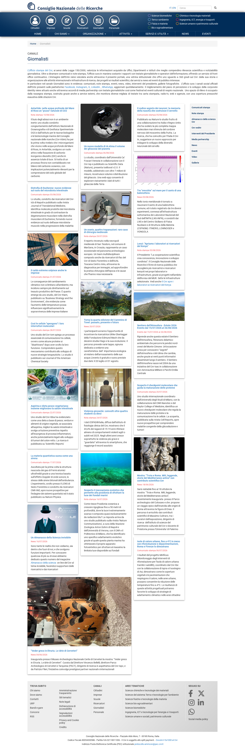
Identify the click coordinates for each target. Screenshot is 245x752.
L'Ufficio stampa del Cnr (40, 70)
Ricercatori (82, 28)
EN (174, 8)
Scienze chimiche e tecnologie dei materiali (146, 690)
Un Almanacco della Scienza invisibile (51, 537)
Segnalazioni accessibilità (65, 714)
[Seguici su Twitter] (201, 693)
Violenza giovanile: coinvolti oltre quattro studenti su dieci (106, 412)
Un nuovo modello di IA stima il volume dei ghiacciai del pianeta (104, 147)
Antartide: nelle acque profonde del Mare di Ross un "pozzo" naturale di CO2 (52, 109)
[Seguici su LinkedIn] (201, 703)
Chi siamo (61, 33)
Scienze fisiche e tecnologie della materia (146, 699)
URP (32, 703)
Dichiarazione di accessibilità (67, 707)
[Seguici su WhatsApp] (191, 712)
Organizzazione (93, 33)
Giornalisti (98, 28)
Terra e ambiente (160, 19)
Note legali (64, 701)
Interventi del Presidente (203, 133)
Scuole (66, 28)
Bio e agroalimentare (162, 27)
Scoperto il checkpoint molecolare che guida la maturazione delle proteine (157, 386)
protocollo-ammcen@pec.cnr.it (148, 744)
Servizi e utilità (156, 33)
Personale (114, 28)
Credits (62, 727)
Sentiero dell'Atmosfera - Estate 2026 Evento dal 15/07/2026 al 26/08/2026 (157, 326)
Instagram (81, 87)
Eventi (206, 33)
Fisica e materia (159, 23)
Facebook (70, 87)
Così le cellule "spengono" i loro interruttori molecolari (47, 324)
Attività (124, 33)
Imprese (51, 28)
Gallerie (195, 162)
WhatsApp (107, 87)
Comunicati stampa (201, 107)
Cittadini (35, 28)
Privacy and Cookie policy (69, 721)
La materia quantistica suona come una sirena (52, 457)
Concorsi (34, 712)
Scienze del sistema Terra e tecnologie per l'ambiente (152, 694)
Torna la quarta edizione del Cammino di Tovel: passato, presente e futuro (105, 321)
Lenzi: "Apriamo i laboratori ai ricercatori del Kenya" (158, 244)
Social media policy (198, 719)
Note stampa (198, 113)
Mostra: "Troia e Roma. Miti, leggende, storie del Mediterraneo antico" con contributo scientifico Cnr (157, 478)
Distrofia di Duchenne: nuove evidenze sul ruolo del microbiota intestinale (51, 189)
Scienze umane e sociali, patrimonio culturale (148, 716)
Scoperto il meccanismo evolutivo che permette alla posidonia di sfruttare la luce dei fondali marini (104, 493)
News (185, 33)
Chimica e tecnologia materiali (194, 15)
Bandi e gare (36, 707)
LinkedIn (95, 87)
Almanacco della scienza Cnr (204, 120)
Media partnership (200, 139)
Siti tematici (65, 697)
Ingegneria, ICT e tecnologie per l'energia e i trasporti (151, 712)
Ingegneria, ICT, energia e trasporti (197, 19)
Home (37, 33)
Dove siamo (36, 694)
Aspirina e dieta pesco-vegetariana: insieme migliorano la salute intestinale (52, 407)
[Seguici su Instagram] (191, 703)
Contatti (34, 699)
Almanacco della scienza (44, 562)
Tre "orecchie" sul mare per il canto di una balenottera (159, 191)
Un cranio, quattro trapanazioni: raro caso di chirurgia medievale (106, 230)
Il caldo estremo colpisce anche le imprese (49, 271)
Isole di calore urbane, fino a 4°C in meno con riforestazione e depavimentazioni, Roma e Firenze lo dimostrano (158, 544)
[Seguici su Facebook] (190, 693)
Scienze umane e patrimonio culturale (198, 23)
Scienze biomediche (161, 15)
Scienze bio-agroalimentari (138, 703)
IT (170, 8)
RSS (32, 716)
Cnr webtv (196, 127)
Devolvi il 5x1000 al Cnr (167, 740)
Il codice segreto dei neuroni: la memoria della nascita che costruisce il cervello (158, 109)
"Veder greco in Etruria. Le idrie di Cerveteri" (54, 650)
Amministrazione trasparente (68, 691)
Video (194, 157)
